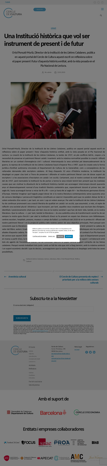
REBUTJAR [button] (60, 236)
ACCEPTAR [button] (69, 236)
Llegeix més (51, 236)
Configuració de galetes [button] (39, 236)
